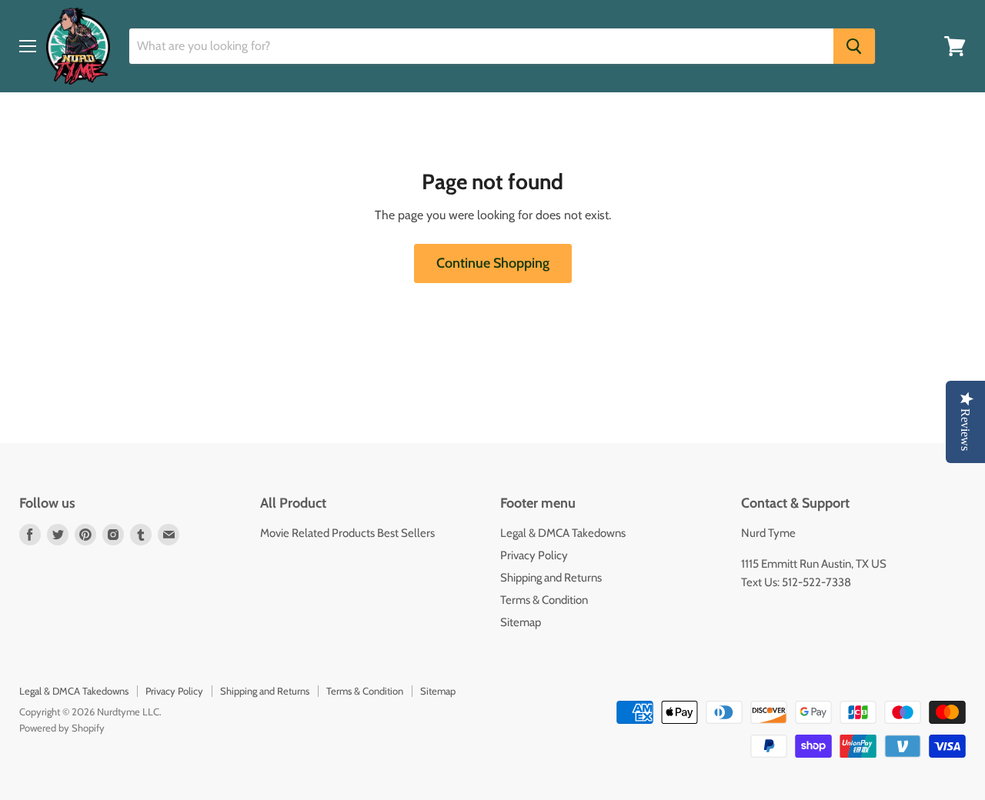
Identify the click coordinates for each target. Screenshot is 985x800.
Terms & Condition (544, 600)
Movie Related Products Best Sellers (347, 533)
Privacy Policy (534, 555)
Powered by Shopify (62, 728)
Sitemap (520, 622)
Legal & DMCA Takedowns (563, 533)
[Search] (854, 46)
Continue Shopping (492, 263)
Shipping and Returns (551, 578)
